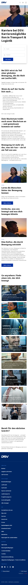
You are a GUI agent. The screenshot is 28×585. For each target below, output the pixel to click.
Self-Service (4, 474)
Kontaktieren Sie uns (7, 510)
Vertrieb (5, 358)
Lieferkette (6, 326)
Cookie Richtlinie (5, 551)
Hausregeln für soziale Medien (9, 537)
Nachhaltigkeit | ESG (6, 525)
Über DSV (3, 513)
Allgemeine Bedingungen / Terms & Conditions (13, 560)
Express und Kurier (6, 491)
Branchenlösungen (6, 482)
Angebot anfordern (6, 471)
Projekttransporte (6, 497)
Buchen (3, 468)
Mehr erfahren (8, 203)
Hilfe (2, 531)
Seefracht (4, 488)
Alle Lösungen (5, 503)
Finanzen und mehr (9, 376)
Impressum (4, 544)
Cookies (3, 554)
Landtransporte (5, 494)
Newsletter (4, 534)
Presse (3, 522)
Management (7, 395)
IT (3, 343)
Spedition (6, 310)
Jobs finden (8, 59)
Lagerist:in (6, 292)
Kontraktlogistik (5, 500)
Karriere (3, 516)
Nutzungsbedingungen (7, 548)
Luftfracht (4, 485)
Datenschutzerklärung (7, 557)
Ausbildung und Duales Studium (13, 407)
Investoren (4, 519)
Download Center (6, 528)
